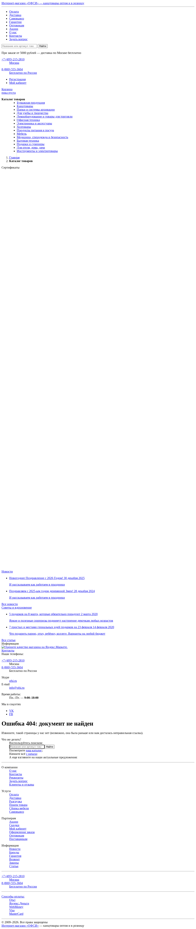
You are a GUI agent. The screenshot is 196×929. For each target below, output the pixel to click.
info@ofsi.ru (16, 687)
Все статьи (9, 640)
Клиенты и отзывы (21, 784)
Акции (13, 28)
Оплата (14, 11)
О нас (13, 32)
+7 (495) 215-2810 (13, 660)
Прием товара (18, 804)
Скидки (14, 825)
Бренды (14, 852)
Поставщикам (18, 839)
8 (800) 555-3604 (12, 667)
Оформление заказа (22, 832)
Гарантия (15, 855)
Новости (7, 571)
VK (11, 710)
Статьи (13, 866)
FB (11, 714)
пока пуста (9, 91)
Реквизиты (16, 777)
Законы (14, 862)
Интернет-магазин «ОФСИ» (20, 925)
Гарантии (15, 22)
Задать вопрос (18, 39)
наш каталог (34, 750)
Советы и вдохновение (17, 607)
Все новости (10, 604)
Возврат (14, 859)
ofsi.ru (13, 680)
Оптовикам (16, 25)
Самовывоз (16, 18)
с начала (31, 753)
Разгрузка (15, 801)
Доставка (15, 15)
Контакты (15, 35)
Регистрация (17, 79)
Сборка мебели (19, 808)
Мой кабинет (17, 82)
